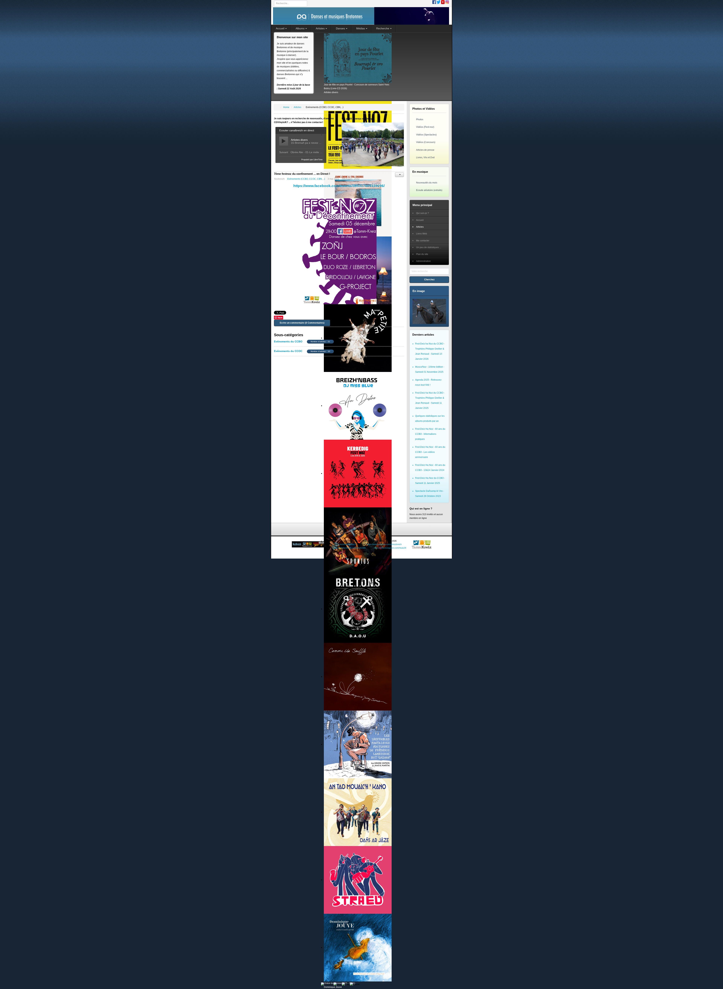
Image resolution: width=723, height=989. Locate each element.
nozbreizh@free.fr (347, 544)
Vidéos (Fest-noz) (425, 127)
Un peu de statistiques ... (428, 247)
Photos (419, 119)
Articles (420, 227)
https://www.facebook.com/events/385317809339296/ (339, 186)
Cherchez (429, 279)
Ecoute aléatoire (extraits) (429, 190)
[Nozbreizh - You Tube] (443, 2)
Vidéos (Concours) (425, 142)
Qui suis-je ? (422, 213)
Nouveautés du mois (426, 182)
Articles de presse (425, 150)
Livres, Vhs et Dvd (425, 157)
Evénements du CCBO (288, 341)
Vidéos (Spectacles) (426, 134)
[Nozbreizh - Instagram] (447, 2)
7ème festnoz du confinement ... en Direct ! (302, 173)
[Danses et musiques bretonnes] (361, 16)
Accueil (420, 220)
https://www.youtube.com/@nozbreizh (384, 544)
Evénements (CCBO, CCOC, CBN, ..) (306, 179)
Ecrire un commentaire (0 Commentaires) (302, 323)
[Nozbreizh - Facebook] (434, 2)
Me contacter (422, 240)
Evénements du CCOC (288, 351)
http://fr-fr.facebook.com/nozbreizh (350, 548)
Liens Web (421, 233)
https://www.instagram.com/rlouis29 (390, 548)
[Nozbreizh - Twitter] (438, 2)
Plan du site (422, 254)
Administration (423, 261)
